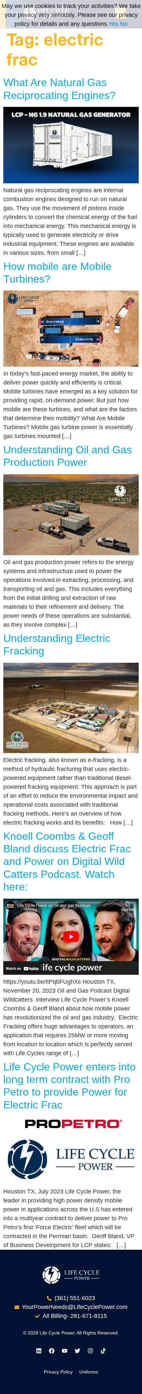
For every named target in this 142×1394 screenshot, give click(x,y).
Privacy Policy (58, 1371)
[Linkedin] (39, 1350)
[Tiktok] (103, 1350)
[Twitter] (77, 1350)
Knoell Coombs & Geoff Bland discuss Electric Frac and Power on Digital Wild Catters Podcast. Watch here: (67, 861)
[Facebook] (51, 1350)
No (123, 24)
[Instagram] (90, 1350)
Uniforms (88, 1371)
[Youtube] (64, 1350)
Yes (113, 24)
